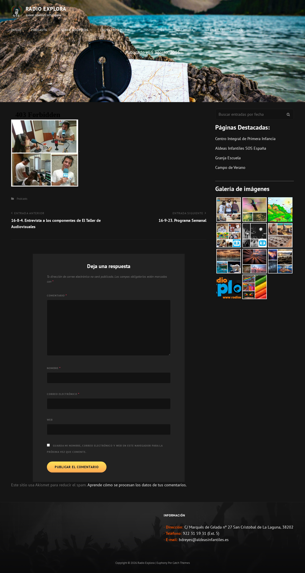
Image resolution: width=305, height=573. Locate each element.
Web (50, 419)
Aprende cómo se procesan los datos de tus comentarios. (137, 484)
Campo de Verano (230, 167)
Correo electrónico (63, 394)
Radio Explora (46, 8)
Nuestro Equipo (115, 30)
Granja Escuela (228, 157)
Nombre (54, 368)
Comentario (57, 295)
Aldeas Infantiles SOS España (240, 148)
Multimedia (184, 30)
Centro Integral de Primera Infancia (245, 138)
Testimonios (153, 30)
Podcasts (39, 30)
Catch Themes (181, 563)
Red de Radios (219, 30)
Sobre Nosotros (74, 30)
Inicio (16, 30)
